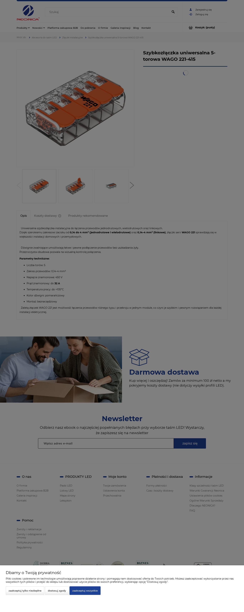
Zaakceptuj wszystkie (85, 590)
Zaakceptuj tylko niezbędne (25, 590)
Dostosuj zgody (57, 590)
